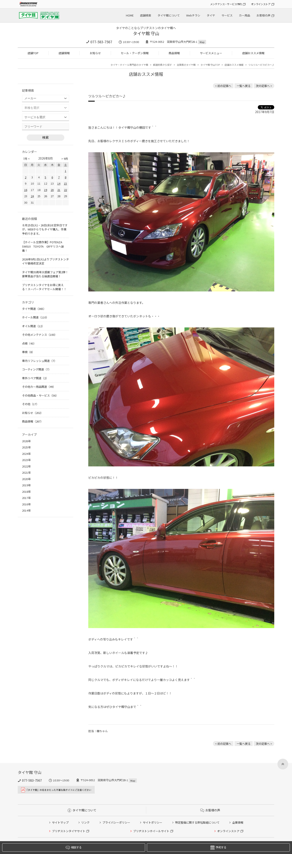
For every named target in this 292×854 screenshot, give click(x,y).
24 (32, 196)
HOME (130, 15)
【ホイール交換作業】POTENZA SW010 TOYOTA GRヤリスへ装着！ (43, 246)
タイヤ (211, 15)
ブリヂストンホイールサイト (151, 831)
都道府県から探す (162, 64)
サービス (227, 15)
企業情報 (237, 822)
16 (25, 190)
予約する (221, 847)
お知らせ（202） (32, 413)
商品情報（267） (32, 421)
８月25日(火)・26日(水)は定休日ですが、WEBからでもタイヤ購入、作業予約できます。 (45, 229)
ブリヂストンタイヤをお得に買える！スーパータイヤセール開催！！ (44, 287)
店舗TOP (33, 53)
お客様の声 (263, 15)
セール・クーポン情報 (135, 53)
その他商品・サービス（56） (40, 395)
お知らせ (95, 53)
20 (52, 190)
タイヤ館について (169, 15)
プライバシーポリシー (116, 822)
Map (202, 42)
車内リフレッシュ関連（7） (39, 361)
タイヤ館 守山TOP (210, 64)
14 (58, 183)
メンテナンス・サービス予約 (226, 4)
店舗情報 (64, 53)
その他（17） (30, 404)
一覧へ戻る (244, 86)
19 (45, 190)
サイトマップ (60, 822)
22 (65, 190)
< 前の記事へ (223, 86)
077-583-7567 (101, 41)
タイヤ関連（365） (34, 309)
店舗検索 (145, 15)
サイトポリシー (152, 822)
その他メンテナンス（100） (39, 335)
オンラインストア (260, 4)
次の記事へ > (264, 86)
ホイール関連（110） (35, 317)
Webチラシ (193, 15)
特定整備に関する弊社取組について (197, 822)
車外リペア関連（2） (35, 378)
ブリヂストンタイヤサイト (68, 831)
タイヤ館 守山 (146, 33)
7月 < (26, 159)
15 (65, 183)
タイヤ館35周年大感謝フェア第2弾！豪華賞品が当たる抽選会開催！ (45, 274)
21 (58, 190)
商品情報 (174, 53)
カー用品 (244, 15)
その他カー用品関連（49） (39, 387)
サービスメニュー (211, 53)
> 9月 (64, 159)
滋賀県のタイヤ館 (186, 64)
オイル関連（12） (33, 326)
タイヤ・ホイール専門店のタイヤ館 (129, 64)
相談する (76, 847)
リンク (85, 822)
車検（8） (28, 352)
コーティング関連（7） (36, 369)
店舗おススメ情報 (253, 53)
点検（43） (29, 343)
